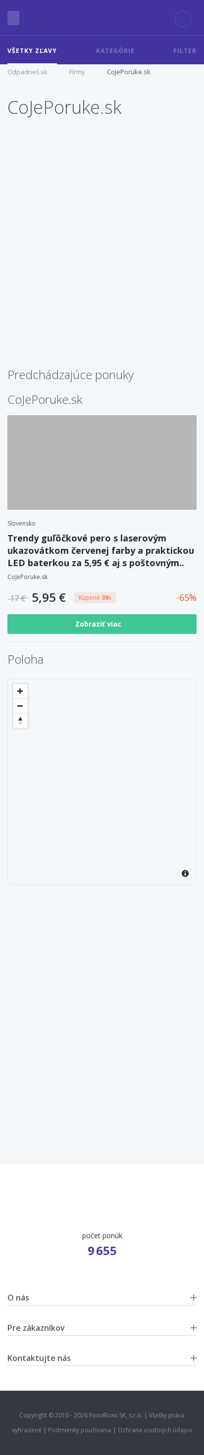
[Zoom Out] (20, 706)
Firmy (77, 71)
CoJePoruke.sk (129, 71)
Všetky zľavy (32, 51)
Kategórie (115, 51)
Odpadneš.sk (27, 71)
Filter (185, 51)
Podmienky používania (79, 1430)
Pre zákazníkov (36, 1327)
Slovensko (21, 523)
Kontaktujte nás (39, 1358)
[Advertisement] (102, 255)
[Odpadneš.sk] (101, 17)
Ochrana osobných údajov (155, 1430)
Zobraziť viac (99, 624)
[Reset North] (20, 721)
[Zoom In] (20, 691)
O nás (18, 1297)
